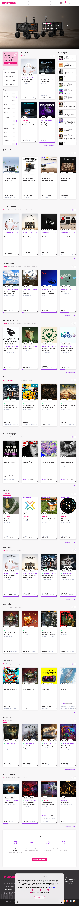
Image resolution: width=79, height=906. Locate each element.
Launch (10, 63)
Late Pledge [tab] (27, 209)
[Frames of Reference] (30, 278)
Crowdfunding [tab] (18, 209)
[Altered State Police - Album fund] (49, 278)
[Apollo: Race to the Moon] (68, 449)
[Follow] (24, 457)
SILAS (63, 292)
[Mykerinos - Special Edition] (68, 392)
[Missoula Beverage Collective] (49, 335)
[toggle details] (36, 98)
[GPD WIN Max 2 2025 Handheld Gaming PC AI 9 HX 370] (30, 165)
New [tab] (13, 493)
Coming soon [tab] (6, 493)
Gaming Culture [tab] (47, 56)
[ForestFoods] (30, 335)
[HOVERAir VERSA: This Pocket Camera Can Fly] (29, 66)
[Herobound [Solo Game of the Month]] (30, 392)
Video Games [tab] (24, 380)
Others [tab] (30, 380)
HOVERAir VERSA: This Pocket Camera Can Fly (27, 81)
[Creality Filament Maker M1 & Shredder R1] (11, 165)
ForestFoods (27, 348)
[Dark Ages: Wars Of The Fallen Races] (49, 392)
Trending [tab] (5, 550)
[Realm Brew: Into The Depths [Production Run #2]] (68, 562)
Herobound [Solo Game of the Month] (29, 407)
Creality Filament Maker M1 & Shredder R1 (10, 180)
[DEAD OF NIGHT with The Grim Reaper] (11, 449)
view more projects (49, 145)
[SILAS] (68, 278)
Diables (25, 632)
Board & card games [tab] (8, 380)
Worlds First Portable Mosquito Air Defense (48, 180)
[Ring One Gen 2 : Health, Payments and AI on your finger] (49, 222)
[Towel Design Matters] (11, 505)
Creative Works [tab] (38, 56)
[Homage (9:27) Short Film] (30, 449)
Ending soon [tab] (34, 209)
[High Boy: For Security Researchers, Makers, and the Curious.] (47, 110)
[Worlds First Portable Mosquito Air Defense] (49, 165)
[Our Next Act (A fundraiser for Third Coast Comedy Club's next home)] (11, 278)
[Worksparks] (30, 505)
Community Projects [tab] (31, 153)
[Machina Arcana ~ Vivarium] (11, 619)
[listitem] (10, 93)
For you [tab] (5, 209)
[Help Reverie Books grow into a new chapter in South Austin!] (68, 335)
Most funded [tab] (12, 550)
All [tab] (22, 56)
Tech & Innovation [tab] (28, 56)
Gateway (64, 632)
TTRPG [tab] (17, 380)
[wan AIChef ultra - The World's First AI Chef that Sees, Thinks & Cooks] (29, 110)
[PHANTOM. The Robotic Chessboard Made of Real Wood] (68, 165)
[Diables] (30, 619)
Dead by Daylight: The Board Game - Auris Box (10, 407)
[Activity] (65, 3)
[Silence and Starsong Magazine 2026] (68, 505)
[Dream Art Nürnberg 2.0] (11, 335)
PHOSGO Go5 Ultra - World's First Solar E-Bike (47, 81)
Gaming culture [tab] (41, 153)
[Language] (61, 3)
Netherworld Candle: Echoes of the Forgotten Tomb (49, 634)
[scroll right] (54, 56)
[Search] (30, 3)
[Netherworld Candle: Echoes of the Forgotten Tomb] (49, 619)
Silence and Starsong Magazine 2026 (68, 520)
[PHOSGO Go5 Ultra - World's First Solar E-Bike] (47, 66)
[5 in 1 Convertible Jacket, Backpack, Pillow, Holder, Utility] (68, 222)
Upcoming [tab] (11, 209)
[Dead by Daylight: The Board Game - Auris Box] (11, 392)
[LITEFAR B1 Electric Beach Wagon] (30, 222)
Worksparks (27, 519)
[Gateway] (68, 619)
